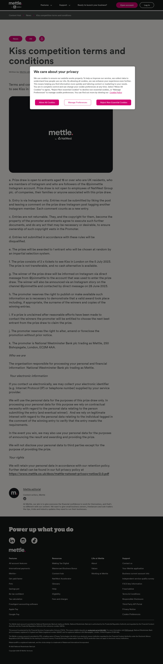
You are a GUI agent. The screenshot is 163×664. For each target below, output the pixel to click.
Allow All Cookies (47, 102)
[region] (82, 87)
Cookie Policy (116, 92)
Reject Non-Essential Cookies (113, 102)
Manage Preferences (77, 102)
